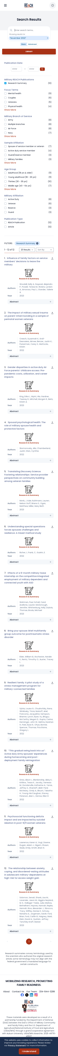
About (6, 991)
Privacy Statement (17, 1045)
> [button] (50, 941)
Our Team (31, 991)
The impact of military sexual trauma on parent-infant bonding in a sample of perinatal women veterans (26, 316)
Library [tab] (29, 51)
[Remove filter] (37, 243)
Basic (23, 44)
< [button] (7, 941)
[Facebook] (22, 994)
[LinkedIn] (31, 994)
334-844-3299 (47, 991)
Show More (10, 109)
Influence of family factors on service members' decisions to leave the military (25, 261)
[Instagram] (36, 994)
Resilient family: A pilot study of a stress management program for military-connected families (24, 686)
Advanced (32, 44)
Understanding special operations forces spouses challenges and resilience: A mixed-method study (24, 530)
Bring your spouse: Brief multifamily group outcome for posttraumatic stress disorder (26, 634)
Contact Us (18, 991)
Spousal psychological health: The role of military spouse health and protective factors (24, 425)
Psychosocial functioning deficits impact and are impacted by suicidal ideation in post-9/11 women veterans (24, 819)
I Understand (29, 1051)
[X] (26, 994)
